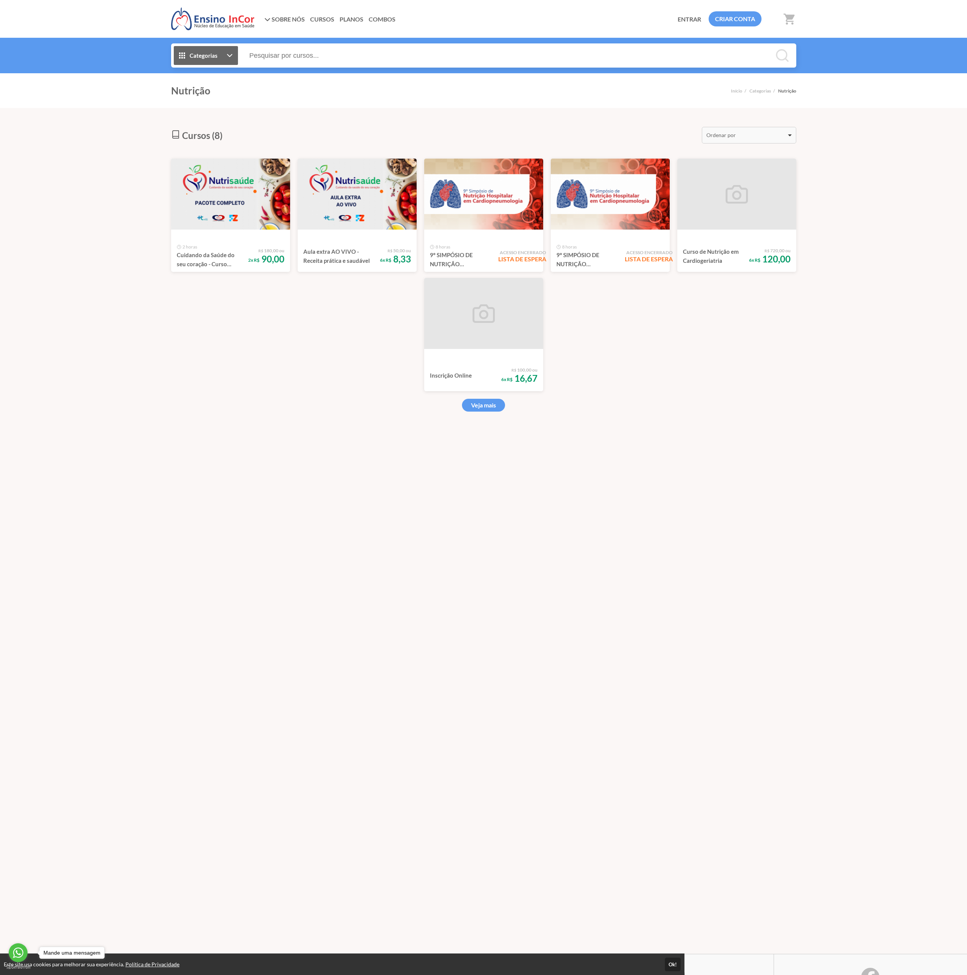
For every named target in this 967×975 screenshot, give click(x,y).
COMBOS (382, 19)
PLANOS (351, 19)
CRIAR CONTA (735, 18)
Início (736, 91)
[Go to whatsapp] (18, 952)
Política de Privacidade (152, 964)
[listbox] (749, 135)
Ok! (673, 964)
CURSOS (322, 19)
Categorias (760, 91)
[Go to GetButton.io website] (18, 967)
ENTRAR (689, 19)
